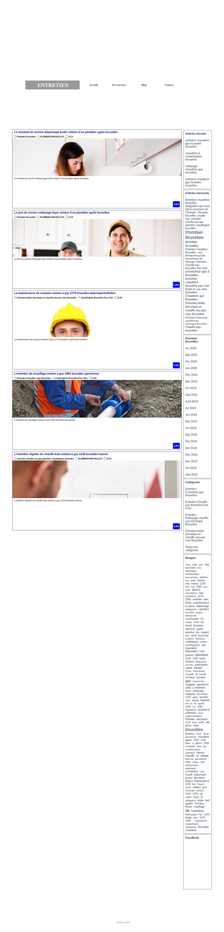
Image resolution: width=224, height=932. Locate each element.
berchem (190, 567)
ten (198, 632)
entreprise (191, 827)
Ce (202, 618)
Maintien (190, 719)
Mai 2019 (191, 421)
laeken (189, 781)
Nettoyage (191, 814)
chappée (190, 694)
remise (201, 580)
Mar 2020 (191, 354)
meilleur (189, 638)
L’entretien (191, 771)
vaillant (197, 787)
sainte (188, 667)
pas (204, 644)
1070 (202, 817)
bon (187, 586)
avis (201, 564)
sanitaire (190, 752)
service (190, 629)
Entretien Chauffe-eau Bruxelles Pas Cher (196, 265)
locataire (190, 606)
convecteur (192, 574)
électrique (202, 694)
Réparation (191, 651)
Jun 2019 (191, 414)
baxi (187, 743)
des (187, 635)
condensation (192, 749)
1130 (202, 583)
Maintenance (201, 781)
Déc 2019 (191, 374)
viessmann (191, 765)
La (193, 706)
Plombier (199, 803)
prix (203, 761)
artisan (200, 790)
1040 (196, 622)
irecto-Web (124, 922)
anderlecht (204, 709)
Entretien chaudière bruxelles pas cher (197, 282)
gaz (188, 681)
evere (203, 641)
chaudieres (191, 593)
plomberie (190, 736)
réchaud (190, 677)
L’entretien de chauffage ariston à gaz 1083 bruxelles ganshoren (56, 373)
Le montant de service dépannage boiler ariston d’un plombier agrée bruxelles (66, 132)
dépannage (202, 606)
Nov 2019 (191, 381)
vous (200, 712)
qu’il (204, 787)
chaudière (203, 736)
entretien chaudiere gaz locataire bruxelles (197, 143)
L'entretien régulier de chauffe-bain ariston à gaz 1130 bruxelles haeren (61, 454)
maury (194, 583)
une (202, 771)
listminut (200, 638)
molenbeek (201, 820)
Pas (200, 814)
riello (188, 762)
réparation (191, 648)
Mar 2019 (191, 434)
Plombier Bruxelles (26, 136)
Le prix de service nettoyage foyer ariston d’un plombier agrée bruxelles (61, 212)
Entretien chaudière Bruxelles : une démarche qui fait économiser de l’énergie (196, 255)
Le (202, 622)
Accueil (93, 84)
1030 (188, 658)
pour (187, 589)
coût (203, 739)
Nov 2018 (191, 461)
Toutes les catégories (191, 549)
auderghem (201, 664)
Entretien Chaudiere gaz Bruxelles (34, 378)
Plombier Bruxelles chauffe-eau (196, 215)
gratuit (188, 777)
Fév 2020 (191, 361)
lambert (204, 697)
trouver (189, 664)
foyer (196, 796)
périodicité (200, 759)
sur (193, 586)
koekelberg (197, 810)
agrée (188, 739)
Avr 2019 (191, 428)
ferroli (188, 625)
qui (201, 793)
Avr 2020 (191, 348)
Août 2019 (191, 401)
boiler (201, 800)
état (207, 564)
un (191, 703)
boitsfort (189, 632)
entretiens (190, 596)
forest (188, 806)
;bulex (188, 622)
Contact (169, 84)
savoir (195, 700)
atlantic (205, 755)
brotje (188, 817)
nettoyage (198, 690)
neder (188, 797)
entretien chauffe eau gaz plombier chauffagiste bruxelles (45, 459)
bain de (189, 759)
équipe (198, 667)
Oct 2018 (191, 467)
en (186, 703)
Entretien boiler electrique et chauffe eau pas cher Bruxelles (47, 297)
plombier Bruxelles (191, 243)
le (197, 674)
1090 (188, 706)
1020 (196, 740)
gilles (195, 697)
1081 (199, 586)
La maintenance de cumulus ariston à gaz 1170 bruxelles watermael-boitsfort (64, 293)
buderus (190, 733)
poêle (200, 628)
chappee (190, 684)
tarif (207, 800)
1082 (206, 743)
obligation (190, 800)
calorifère (203, 609)
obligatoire (191, 609)
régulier (205, 700)
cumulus (190, 746)
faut (201, 592)
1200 (201, 722)
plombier (201, 655)
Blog (144, 84)
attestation (191, 571)
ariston (204, 577)
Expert (200, 784)
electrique (202, 719)
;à (193, 743)
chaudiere (191, 830)
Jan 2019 (191, 447)
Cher (199, 733)
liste (194, 722)
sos (187, 580)
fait (194, 784)
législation (190, 709)
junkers (189, 655)
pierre (198, 743)
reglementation (193, 716)
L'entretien (198, 687)
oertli (193, 635)
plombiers (199, 777)
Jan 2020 (191, 368)
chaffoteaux (192, 641)
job (204, 746)
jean (195, 817)
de (187, 810)
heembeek (199, 671)
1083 (188, 687)
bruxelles (194, 729)
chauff (188, 774)
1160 (188, 820)
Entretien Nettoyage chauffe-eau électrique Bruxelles (196, 320)
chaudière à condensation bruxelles (193, 156)
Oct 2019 (191, 388)
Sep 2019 (191, 394)
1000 (188, 599)
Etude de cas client (196, 289)
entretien (190, 712)
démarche (191, 615)
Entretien (198, 625)
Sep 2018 (191, 474)
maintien (197, 599)
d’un (188, 602)
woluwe (189, 661)
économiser (191, 577)
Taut (199, 746)
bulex (203, 658)
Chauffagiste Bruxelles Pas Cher (97, 297)
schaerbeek (191, 823)
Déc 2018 (191, 454)
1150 (206, 814)
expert (205, 632)
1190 (188, 784)
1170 (200, 596)
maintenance (201, 602)
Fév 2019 (191, 441)
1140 (195, 658)
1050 (195, 793)
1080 (199, 706)
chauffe (189, 755)
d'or (199, 567)
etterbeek (190, 768)
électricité (203, 635)
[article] (97, 169)
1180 (202, 651)
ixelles (195, 762)
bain (206, 599)
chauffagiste (192, 618)
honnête (189, 612)
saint (195, 725)
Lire (176, 204)
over (187, 700)
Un (197, 755)
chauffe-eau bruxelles (193, 328)
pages (199, 612)
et (195, 703)
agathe (189, 803)
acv (206, 586)
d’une (188, 671)
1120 (188, 722)
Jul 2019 (190, 408)
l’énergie (190, 790)
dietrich (196, 589)
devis (188, 690)
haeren (200, 752)
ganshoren (203, 684)
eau (187, 583)
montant (200, 677)
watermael (200, 774)
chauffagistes (192, 645)
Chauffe (189, 674)
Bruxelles (203, 827)
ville (207, 722)
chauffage (199, 806)
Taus (188, 564)
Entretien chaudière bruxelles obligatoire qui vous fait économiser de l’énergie (197, 206)
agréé (201, 703)
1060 (188, 793)
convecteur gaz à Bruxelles (197, 273)
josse (188, 725)
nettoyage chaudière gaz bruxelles (194, 169)
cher (194, 564)
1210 (188, 697)
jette (193, 580)
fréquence (201, 661)
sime (206, 733)
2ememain (198, 681)
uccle (188, 787)
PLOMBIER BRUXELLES (52, 136)
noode (202, 674)
